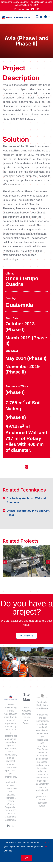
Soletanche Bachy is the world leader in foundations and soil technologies (42, 711)
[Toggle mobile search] (37, 16)
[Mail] (13, 825)
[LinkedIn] (8, 825)
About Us (26, 711)
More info (46, 844)
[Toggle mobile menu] (41, 16)
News (26, 720)
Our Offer (26, 714)
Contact (26, 723)
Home (26, 707)
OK (26, 857)
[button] (47, 16)
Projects (26, 717)
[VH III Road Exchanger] (26, 561)
